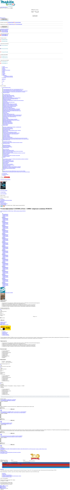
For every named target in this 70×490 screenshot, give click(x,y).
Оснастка (3, 157)
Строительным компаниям (8, 76)
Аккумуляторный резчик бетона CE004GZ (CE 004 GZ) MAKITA (11, 436)
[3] (2, 301)
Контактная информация (4, 20)
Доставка (3, 73)
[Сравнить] (1, 421)
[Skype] (2, 467)
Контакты (3, 69)
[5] (4, 301)
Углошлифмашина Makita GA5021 (5, 423)
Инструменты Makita (3, 190)
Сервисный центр (4, 26)
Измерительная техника (6, 139)
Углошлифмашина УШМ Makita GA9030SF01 (7, 400)
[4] (3, 301)
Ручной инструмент (5, 147)
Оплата (3, 72)
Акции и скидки (5, 67)
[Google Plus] (4, 206)
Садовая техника (5, 125)
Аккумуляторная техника (6, 87)
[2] (1, 301)
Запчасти (3, 169)
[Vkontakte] (29, 462)
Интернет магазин (4, 19)
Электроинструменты (5, 92)
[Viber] (2, 466)
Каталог (3, 68)
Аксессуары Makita (3, 193)
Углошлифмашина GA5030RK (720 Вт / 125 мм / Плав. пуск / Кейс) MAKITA (13, 412)
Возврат (3, 71)
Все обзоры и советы (3, 451)
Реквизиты (4, 77)
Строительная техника (6, 143)
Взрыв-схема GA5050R (9, 292)
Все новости (2, 199)
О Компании (4, 75)
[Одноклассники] (3, 206)
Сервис (3, 74)
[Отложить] (1, 422)
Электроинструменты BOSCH (5, 179)
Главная (3, 66)
